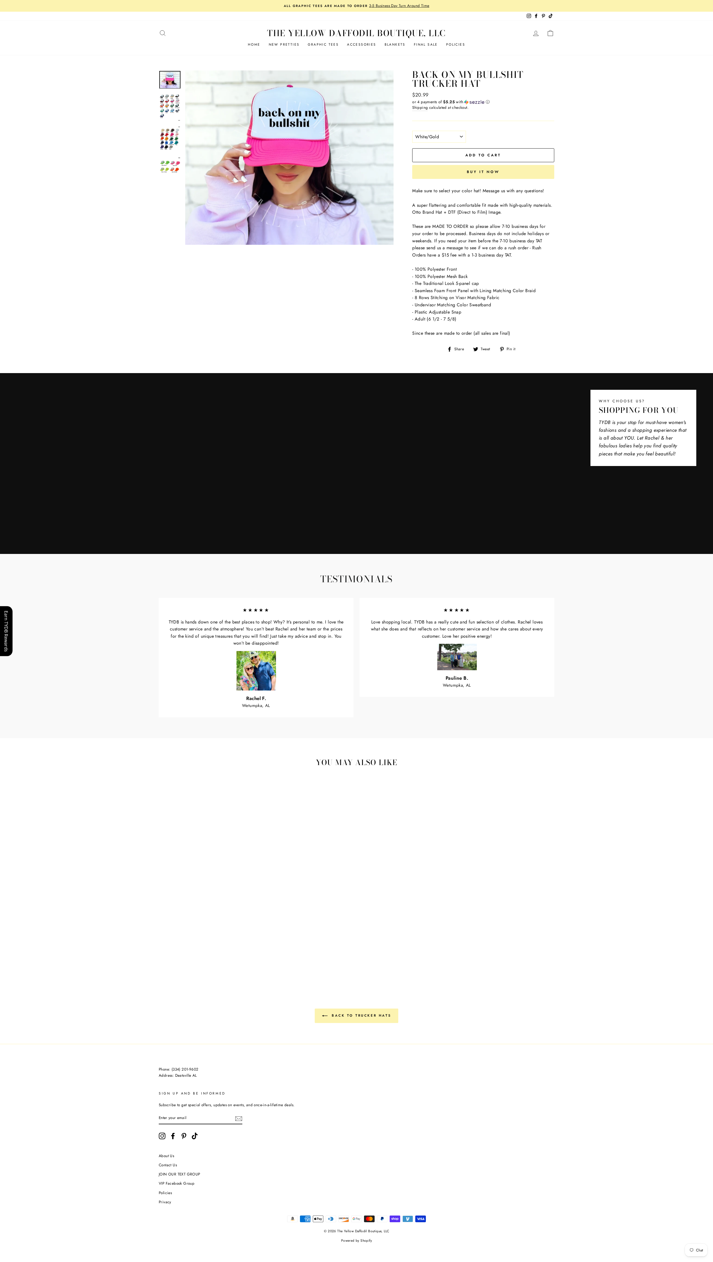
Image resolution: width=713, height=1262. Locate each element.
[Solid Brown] (217, 949)
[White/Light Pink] (217, 942)
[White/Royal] (172, 949)
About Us (166, 1156)
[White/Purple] (194, 949)
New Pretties (284, 44)
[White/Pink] (209, 942)
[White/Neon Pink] (194, 961)
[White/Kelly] (239, 942)
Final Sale (426, 44)
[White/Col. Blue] (179, 949)
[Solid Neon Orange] (232, 961)
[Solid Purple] (232, 955)
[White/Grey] (172, 942)
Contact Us (168, 1165)
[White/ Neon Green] (179, 961)
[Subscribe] (238, 1118)
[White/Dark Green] (247, 942)
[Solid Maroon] (232, 949)
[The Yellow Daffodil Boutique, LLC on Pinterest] (183, 1136)
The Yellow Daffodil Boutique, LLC (356, 33)
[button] (483, 102)
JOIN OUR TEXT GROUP (179, 1174)
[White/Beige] (179, 942)
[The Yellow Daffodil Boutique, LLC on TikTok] (194, 1136)
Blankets (395, 44)
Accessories (361, 44)
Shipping (420, 107)
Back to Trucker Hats (360, 1015)
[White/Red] (202, 942)
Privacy (165, 1202)
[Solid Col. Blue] (217, 955)
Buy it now (483, 171)
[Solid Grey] (247, 955)
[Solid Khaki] (209, 949)
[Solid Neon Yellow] (217, 961)
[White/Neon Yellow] (209, 961)
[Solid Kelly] (194, 955)
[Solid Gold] (179, 955)
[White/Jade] (164, 949)
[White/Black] (164, 942)
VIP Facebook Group (176, 1183)
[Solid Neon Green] (187, 961)
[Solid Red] (239, 949)
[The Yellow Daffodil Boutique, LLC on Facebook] (173, 1136)
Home (254, 44)
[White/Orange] (224, 942)
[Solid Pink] (164, 955)
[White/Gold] (232, 942)
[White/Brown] (187, 942)
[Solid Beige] (202, 949)
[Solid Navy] (202, 955)
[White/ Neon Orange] (224, 961)
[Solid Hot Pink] (247, 949)
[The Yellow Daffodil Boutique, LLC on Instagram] (162, 1136)
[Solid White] (224, 949)
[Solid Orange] (172, 955)
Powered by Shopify (356, 1240)
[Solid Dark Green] (187, 955)
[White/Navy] (187, 949)
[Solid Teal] (224, 955)
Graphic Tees (323, 44)
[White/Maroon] (194, 942)
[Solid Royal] (209, 955)
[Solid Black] (239, 955)
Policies (455, 44)
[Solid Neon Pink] (202, 961)
